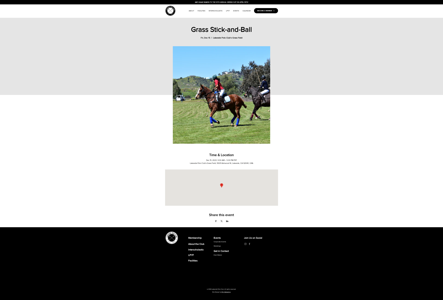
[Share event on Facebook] (216, 221)
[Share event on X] (221, 221)
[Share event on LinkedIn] (227, 221)
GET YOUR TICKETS (202, 2)
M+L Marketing (226, 292)
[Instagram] (245, 243)
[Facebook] (249, 243)
